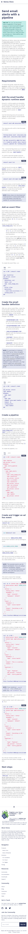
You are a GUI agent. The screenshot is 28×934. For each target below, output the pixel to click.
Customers (4, 891)
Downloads (4, 876)
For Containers (6, 857)
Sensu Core (5, 850)
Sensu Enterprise (6, 852)
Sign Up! (22, 924)
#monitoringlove (11, 930)
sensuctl (22, 88)
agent (3, 88)
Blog (2, 889)
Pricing (3, 864)
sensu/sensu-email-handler (12, 787)
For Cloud (4, 860)
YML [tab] (5, 267)
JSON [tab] (9, 267)
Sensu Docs (9, 2)
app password (11, 358)
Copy (23, 121)
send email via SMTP (18, 353)
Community (4, 872)
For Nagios (5, 862)
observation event (8, 42)
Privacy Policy (16, 932)
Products (3, 848)
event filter (16, 71)
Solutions (3, 855)
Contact (3, 893)
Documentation (5, 874)
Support (3, 879)
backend (4, 86)
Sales (2, 896)
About (3, 886)
